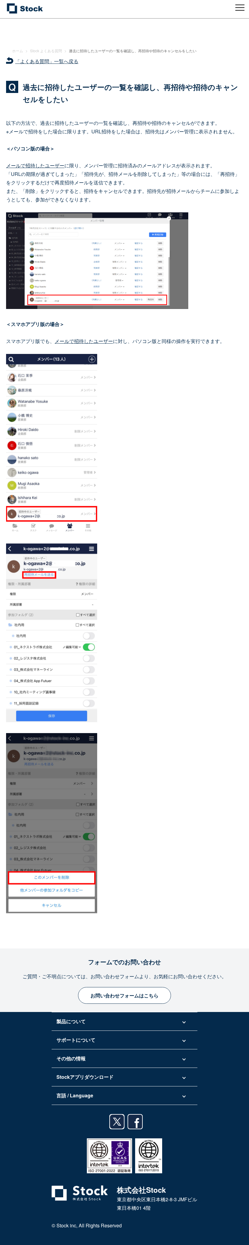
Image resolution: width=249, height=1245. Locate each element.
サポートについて (75, 1039)
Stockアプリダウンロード (85, 1076)
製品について (71, 1021)
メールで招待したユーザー (35, 165)
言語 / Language (74, 1095)
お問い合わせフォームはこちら (124, 995)
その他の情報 (71, 1058)
